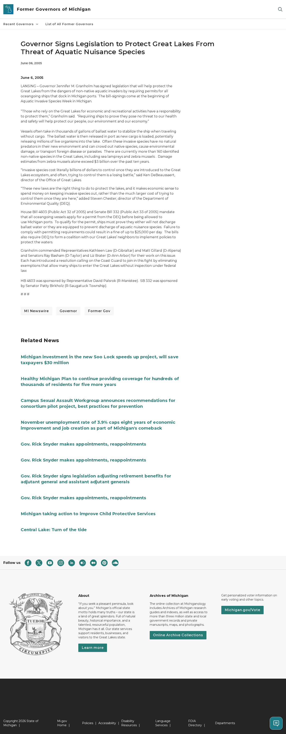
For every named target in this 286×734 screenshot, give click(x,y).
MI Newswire (36, 311)
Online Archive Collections (178, 635)
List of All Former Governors (69, 24)
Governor (68, 311)
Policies (87, 723)
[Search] (280, 9)
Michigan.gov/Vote (242, 610)
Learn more (93, 648)
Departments (225, 723)
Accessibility (107, 723)
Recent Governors (18, 24)
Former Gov (99, 311)
